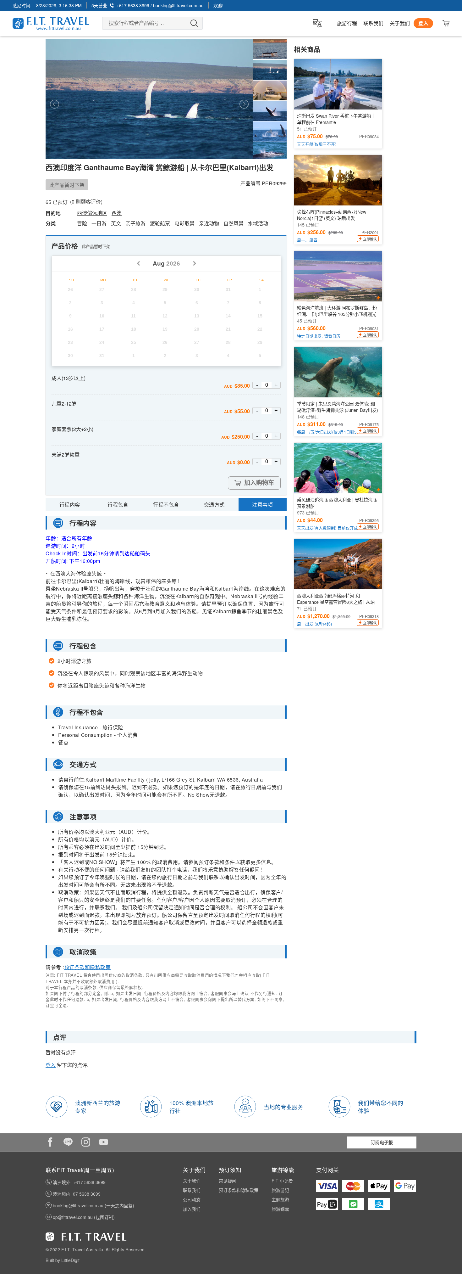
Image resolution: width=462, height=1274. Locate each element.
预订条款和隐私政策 (87, 967)
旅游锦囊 (280, 1209)
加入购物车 (259, 483)
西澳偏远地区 (92, 213)
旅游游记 (280, 1190)
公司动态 (192, 1199)
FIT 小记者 (282, 1180)
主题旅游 (280, 1199)
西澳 (117, 213)
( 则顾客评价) (86, 202)
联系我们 (373, 23)
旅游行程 (347, 23)
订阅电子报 (382, 1142)
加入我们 (192, 1209)
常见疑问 (227, 1180)
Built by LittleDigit (63, 1260)
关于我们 (400, 23)
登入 (423, 23)
